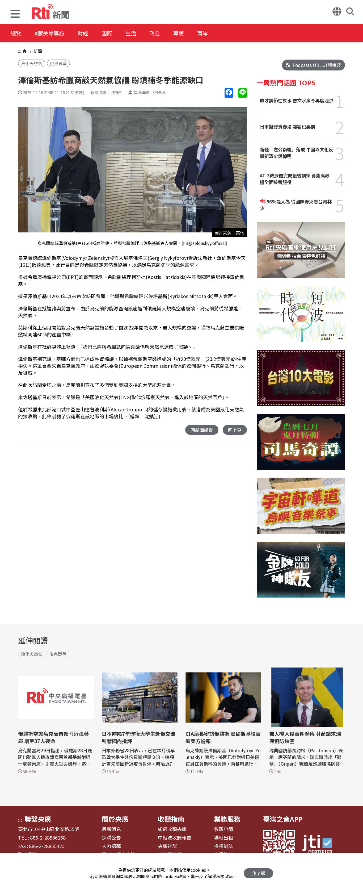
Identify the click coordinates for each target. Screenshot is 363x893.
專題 (178, 33)
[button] (15, 14)
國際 (107, 33)
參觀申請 (223, 829)
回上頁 (235, 430)
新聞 (37, 51)
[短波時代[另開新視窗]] (301, 318)
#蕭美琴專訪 (49, 33)
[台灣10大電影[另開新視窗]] (301, 382)
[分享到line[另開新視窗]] (242, 93)
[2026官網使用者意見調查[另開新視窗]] (301, 254)
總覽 (16, 33)
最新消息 (111, 829)
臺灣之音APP (283, 819)
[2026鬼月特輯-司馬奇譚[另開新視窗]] (301, 446)
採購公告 (111, 838)
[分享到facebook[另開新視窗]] (229, 93)
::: (19, 51)
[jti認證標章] (320, 845)
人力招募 (111, 846)
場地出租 (223, 838)
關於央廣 (115, 819)
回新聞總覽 (202, 430)
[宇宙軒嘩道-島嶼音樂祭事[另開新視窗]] (301, 509)
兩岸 (202, 33)
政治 (154, 33)
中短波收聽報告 (174, 838)
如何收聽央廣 (172, 829)
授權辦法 (223, 846)
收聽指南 (171, 819)
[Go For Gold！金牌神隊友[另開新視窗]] (301, 574)
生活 (130, 33)
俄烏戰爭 (58, 63)
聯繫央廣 (37, 819)
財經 (83, 33)
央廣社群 (167, 846)
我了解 (258, 873)
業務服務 (227, 819)
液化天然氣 (31, 63)
